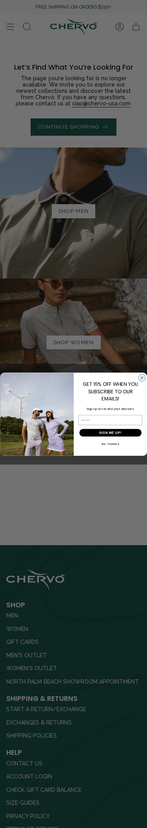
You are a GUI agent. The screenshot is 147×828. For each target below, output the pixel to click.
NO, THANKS (110, 444)
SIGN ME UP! (110, 432)
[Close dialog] (141, 377)
